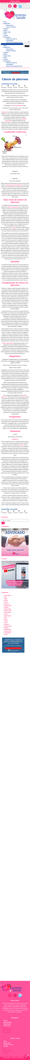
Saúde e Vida (6, 32)
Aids (5, 597)
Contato (5, 35)
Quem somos (9, 25)
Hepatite (6, 607)
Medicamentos (7, 1024)
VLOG (5, 33)
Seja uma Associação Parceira (14, 42)
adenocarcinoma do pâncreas (15, 185)
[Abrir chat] (26, 1056)
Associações (6, 37)
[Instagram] (15, 6)
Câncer (5, 30)
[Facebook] (10, 6)
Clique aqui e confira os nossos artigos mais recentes (14, 3)
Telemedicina (7, 612)
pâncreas (4, 112)
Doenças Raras (7, 1022)
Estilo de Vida (7, 605)
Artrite (5, 598)
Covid (5, 602)
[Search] (3, 523)
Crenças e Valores (11, 27)
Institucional (6, 23)
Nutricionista (7, 609)
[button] (12, 44)
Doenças (5, 28)
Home (5, 21)
